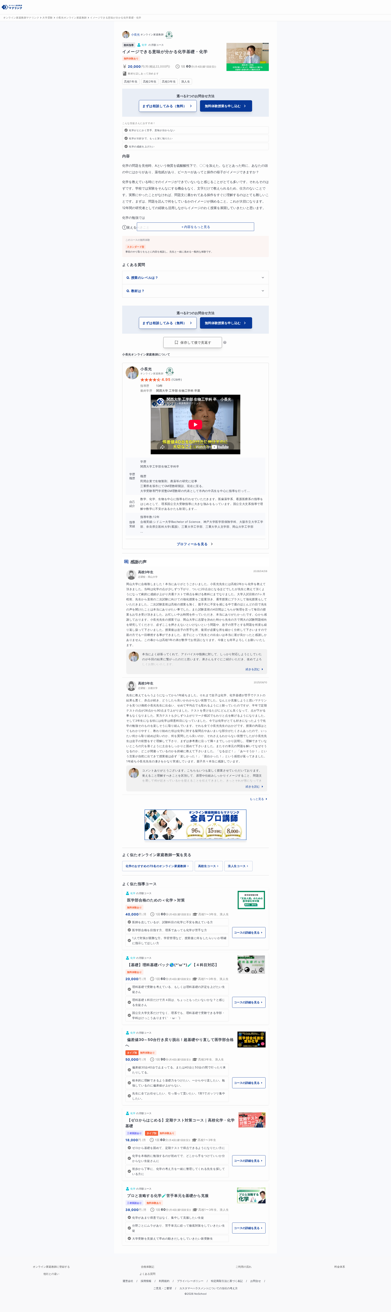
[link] (195, 919)
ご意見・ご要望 (162, 1288)
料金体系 (339, 1266)
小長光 (135, 34)
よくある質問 (147, 1273)
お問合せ (255, 1281)
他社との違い (51, 1273)
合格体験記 (147, 1266)
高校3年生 (145, 572)
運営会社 (128, 1281)
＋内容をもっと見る (195, 227)
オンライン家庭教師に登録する (51, 1266)
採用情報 (146, 1281)
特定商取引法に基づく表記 (227, 1281)
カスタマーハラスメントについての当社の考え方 (208, 1288)
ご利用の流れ (244, 1266)
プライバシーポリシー (190, 1281)
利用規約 (164, 1281)
